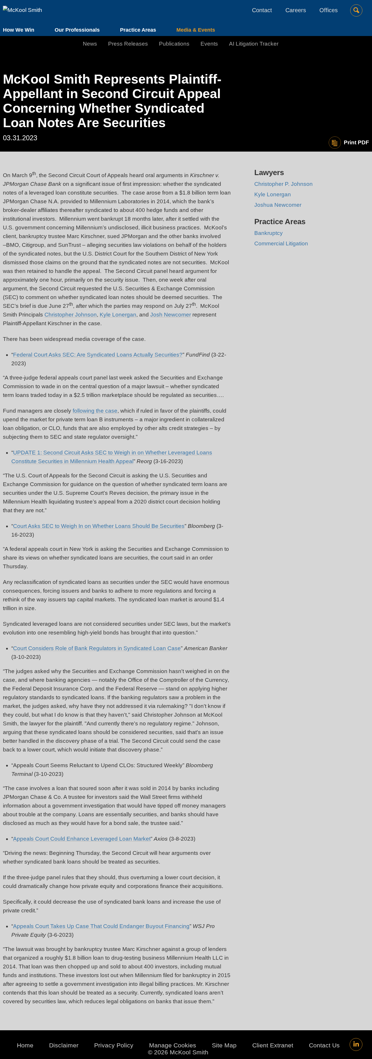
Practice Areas (138, 30)
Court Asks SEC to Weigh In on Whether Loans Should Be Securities (99, 526)
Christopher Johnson (70, 315)
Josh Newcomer (170, 315)
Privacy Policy (113, 1045)
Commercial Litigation (281, 243)
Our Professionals (77, 30)
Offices (328, 10)
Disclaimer (63, 1045)
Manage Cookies (172, 1045)
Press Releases (128, 44)
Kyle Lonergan (118, 315)
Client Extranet (272, 1045)
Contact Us (324, 1045)
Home (25, 1045)
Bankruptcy (268, 233)
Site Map (224, 1045)
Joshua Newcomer (277, 205)
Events (209, 44)
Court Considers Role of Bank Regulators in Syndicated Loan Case (97, 648)
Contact (262, 10)
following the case (95, 411)
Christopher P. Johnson (283, 184)
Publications (174, 44)
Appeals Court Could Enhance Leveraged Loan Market (82, 839)
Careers (295, 10)
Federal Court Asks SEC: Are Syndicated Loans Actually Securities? (98, 355)
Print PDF (356, 142)
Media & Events (195, 30)
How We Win (18, 30)
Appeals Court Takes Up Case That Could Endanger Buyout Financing (101, 926)
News (90, 44)
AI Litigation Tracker (253, 44)
